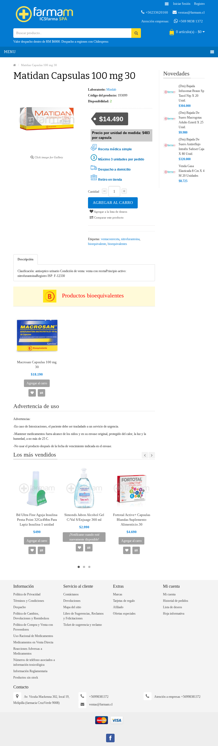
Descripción (25, 259)
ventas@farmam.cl (191, 12)
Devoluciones (72, 601)
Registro (199, 4)
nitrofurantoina (130, 239)
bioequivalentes (117, 244)
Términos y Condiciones (28, 601)
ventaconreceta (110, 239)
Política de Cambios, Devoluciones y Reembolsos (31, 616)
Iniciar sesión (181, 4)
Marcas (117, 594)
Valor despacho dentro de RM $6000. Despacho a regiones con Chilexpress (60, 41)
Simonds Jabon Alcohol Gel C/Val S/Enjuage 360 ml (84, 517)
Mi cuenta (169, 594)
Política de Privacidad (26, 594)
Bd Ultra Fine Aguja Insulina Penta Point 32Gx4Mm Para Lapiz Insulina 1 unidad (36, 519)
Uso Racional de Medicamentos (33, 636)
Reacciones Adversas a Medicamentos (27, 651)
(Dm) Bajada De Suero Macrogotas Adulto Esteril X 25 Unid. (191, 120)
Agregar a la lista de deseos (110, 211)
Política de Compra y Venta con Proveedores (33, 627)
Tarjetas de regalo (124, 601)
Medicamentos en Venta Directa (33, 642)
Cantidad (93, 191)
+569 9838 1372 (190, 21)
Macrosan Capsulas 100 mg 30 (37, 364)
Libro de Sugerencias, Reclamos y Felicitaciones (83, 616)
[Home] (14, 65)
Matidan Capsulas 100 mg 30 (39, 65)
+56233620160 (157, 12)
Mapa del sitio (72, 607)
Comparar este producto (108, 217)
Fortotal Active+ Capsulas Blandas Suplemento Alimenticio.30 (131, 519)
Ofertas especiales (124, 613)
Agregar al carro (113, 202)
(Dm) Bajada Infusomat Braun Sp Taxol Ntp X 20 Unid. (191, 93)
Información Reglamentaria (30, 671)
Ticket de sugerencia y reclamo (82, 625)
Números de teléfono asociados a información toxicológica (34, 662)
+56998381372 (98, 697)
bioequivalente (97, 244)
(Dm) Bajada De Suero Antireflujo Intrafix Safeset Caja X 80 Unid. (191, 147)
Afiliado (118, 607)
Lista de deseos (172, 607)
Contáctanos (71, 594)
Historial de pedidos (175, 601)
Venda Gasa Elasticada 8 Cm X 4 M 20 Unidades (191, 171)
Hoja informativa (173, 613)
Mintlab (111, 89)
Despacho (19, 607)
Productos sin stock (25, 677)
